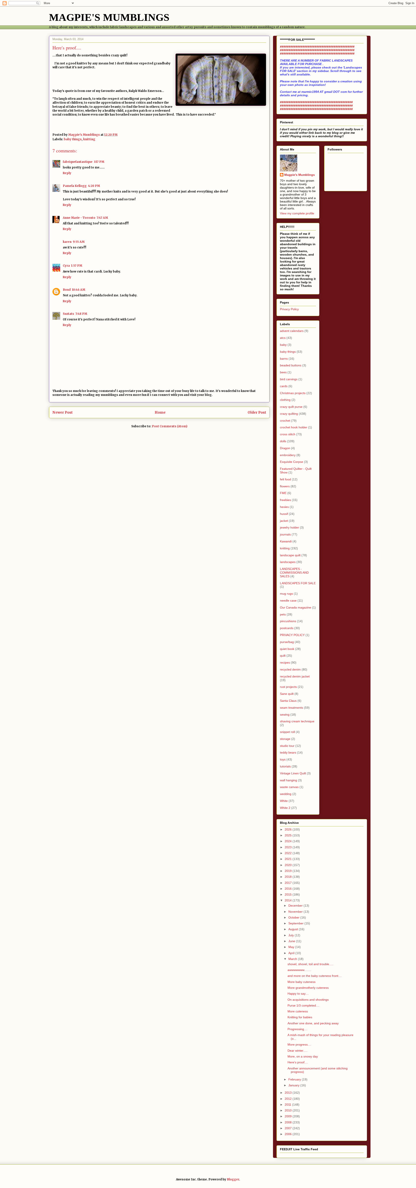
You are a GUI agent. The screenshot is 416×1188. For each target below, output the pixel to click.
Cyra (66, 266)
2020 (288, 865)
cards (284, 386)
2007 (288, 1128)
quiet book (287, 649)
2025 (288, 835)
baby (283, 344)
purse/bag (287, 642)
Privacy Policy (289, 309)
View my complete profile (297, 213)
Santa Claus (288, 700)
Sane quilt (287, 693)
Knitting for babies (300, 1017)
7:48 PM (81, 314)
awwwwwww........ (299, 970)
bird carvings (288, 379)
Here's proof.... (298, 1062)
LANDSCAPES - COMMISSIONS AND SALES (294, 572)
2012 (288, 1098)
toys (283, 759)
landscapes (288, 562)
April (291, 953)
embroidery (288, 455)
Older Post (257, 412)
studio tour (287, 745)
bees (283, 372)
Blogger (233, 1179)
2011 (288, 1104)
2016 (288, 888)
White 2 (285, 807)
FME (283, 493)
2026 (288, 829)
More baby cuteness (301, 982)
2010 (288, 1110)
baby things (73, 139)
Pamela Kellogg (75, 186)
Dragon (285, 448)
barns (284, 358)
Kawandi (286, 541)
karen (67, 242)
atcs (283, 337)
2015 (288, 894)
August (293, 929)
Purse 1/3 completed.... (303, 1005)
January (294, 1085)
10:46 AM (78, 290)
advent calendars (292, 331)
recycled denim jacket (295, 676)
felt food (285, 479)
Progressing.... (297, 1029)
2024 (288, 841)
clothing (285, 399)
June (292, 941)
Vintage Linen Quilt (293, 773)
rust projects (288, 687)
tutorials (285, 766)
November (296, 911)
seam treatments (291, 707)
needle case (288, 600)
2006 (288, 1134)
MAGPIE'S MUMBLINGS (109, 17)
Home (160, 412)
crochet (285, 420)
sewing (284, 714)
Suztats (68, 314)
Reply (67, 173)
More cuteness (298, 1011)
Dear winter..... (297, 1050)
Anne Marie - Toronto (79, 218)
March (293, 959)
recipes (285, 662)
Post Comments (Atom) (169, 426)
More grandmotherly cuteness (308, 987)
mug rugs (286, 593)
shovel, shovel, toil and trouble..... (310, 964)
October (294, 917)
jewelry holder (289, 527)
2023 (288, 847)
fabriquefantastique (78, 162)
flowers (285, 486)
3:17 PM (99, 162)
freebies (285, 500)
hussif (284, 514)
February (295, 1079)
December (296, 905)
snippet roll (287, 732)
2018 (288, 876)
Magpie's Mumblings (299, 174)
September (296, 923)
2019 (288, 871)
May (291, 947)
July (291, 935)
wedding (285, 794)
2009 (288, 1116)
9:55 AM (78, 242)
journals (285, 534)
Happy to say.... (298, 993)
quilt (283, 655)
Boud (67, 290)
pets (283, 614)
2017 (288, 882)
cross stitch (287, 434)
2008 (288, 1122)
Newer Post (62, 412)
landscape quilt (290, 555)
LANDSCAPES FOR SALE (298, 583)
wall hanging (288, 780)
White (284, 801)
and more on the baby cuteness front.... (315, 975)
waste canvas (289, 787)
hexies (284, 507)
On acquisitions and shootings (308, 999)
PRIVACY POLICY (292, 635)
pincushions (288, 621)
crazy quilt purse (291, 406)
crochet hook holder (293, 427)
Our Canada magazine (295, 607)
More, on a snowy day (303, 1056)
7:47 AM (102, 218)
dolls (283, 441)
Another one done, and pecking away (313, 1023)
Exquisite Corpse (291, 461)
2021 (288, 859)
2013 (288, 1092)
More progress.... (299, 1044)
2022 (288, 853)
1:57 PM (76, 266)
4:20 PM (94, 186)
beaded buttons (290, 365)
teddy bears (288, 752)
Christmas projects (293, 393)
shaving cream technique (297, 721)
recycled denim (290, 669)
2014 (288, 900)
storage (285, 739)
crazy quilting (289, 413)
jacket (284, 520)
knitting (89, 139)
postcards (286, 628)
